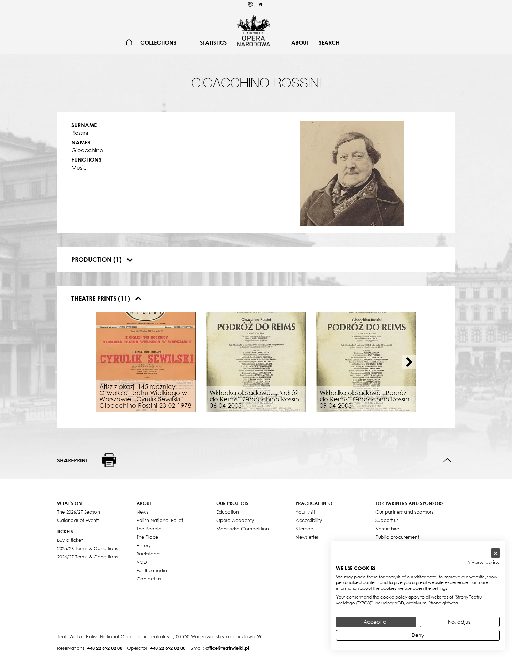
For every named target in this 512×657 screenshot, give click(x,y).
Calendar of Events (78, 520)
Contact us (149, 578)
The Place (147, 537)
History (144, 545)
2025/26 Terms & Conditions (87, 548)
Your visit (305, 512)
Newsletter (307, 537)
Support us (386, 520)
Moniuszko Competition (242, 528)
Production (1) (97, 259)
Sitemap (304, 528)
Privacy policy (483, 562)
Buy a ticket (70, 540)
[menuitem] (129, 42)
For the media (152, 570)
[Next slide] (409, 362)
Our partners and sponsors (404, 512)
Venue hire (387, 528)
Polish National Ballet (160, 520)
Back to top (447, 460)
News (142, 512)
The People (149, 528)
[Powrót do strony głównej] (253, 30)
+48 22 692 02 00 (167, 648)
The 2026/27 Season (78, 512)
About (300, 42)
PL (261, 4)
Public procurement (397, 537)
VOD (142, 562)
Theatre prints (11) (101, 298)
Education (227, 512)
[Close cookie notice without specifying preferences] (495, 553)
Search (329, 42)
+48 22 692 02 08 (104, 648)
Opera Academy (235, 520)
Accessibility (309, 520)
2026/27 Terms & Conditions (87, 557)
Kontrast (250, 4)
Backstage (148, 553)
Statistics (213, 42)
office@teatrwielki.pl (227, 648)
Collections (158, 42)
